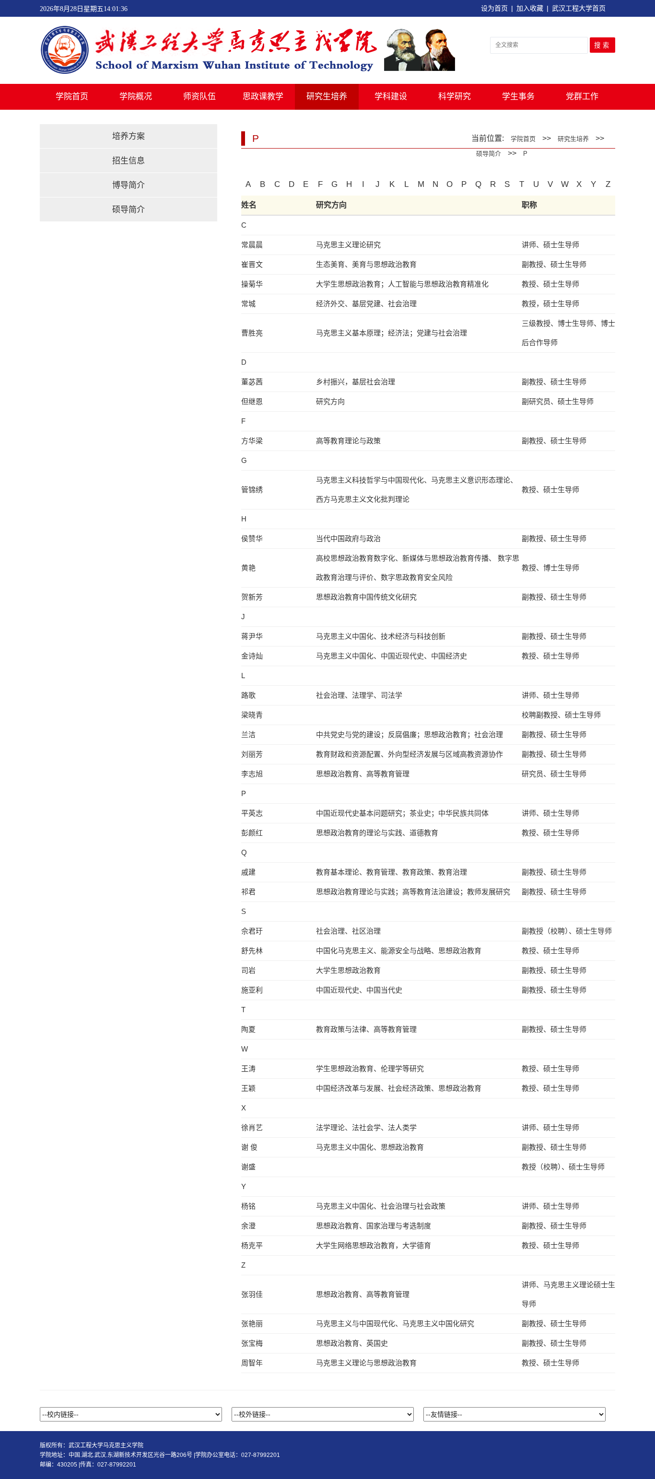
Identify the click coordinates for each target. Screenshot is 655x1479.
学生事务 (518, 96)
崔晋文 (252, 264)
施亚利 (252, 990)
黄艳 (248, 568)
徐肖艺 (252, 1127)
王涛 (248, 1068)
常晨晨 (252, 245)
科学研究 (454, 96)
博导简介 (128, 185)
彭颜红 (252, 833)
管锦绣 (252, 489)
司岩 (248, 970)
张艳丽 (252, 1323)
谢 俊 (249, 1147)
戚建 (248, 872)
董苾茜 (252, 382)
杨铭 (248, 1206)
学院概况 (135, 96)
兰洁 (248, 734)
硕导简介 (128, 209)
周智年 (252, 1363)
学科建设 (390, 96)
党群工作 (582, 96)
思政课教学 (263, 96)
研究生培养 (326, 96)
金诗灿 (252, 656)
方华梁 (252, 441)
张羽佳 (252, 1294)
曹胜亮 (252, 333)
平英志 (252, 813)
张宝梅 (252, 1343)
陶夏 (248, 1029)
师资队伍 (199, 96)
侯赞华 (252, 538)
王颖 (248, 1088)
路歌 (248, 695)
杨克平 (252, 1245)
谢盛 (248, 1167)
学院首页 (72, 96)
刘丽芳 (252, 754)
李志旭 (252, 774)
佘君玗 (252, 931)
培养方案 (128, 136)
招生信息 (128, 160)
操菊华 (252, 284)
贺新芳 (252, 597)
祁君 (248, 892)
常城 (248, 304)
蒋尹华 (252, 636)
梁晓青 (252, 715)
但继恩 (252, 401)
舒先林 (252, 951)
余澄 (248, 1226)
